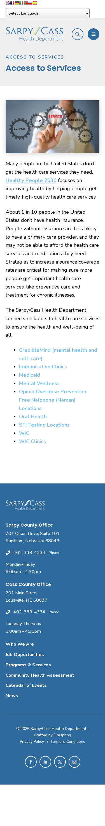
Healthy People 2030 (31, 180)
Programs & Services (28, 665)
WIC (24, 433)
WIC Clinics (32, 441)
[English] (8, 4)
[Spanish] (34, 4)
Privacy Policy (32, 741)
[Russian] (30, 4)
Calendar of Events (26, 685)
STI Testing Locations (44, 425)
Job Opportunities (25, 655)
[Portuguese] (26, 4)
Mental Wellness (39, 383)
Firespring (62, 735)
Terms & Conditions (67, 741)
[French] (12, 4)
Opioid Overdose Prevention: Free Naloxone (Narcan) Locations (53, 399)
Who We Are (20, 644)
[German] (17, 4)
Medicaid (29, 375)
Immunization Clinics (43, 366)
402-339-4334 (29, 553)
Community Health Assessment (40, 675)
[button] (77, 34)
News (12, 696)
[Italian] (21, 4)
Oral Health (33, 416)
